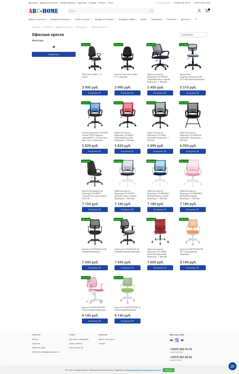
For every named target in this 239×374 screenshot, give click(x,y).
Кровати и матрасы (59, 19)
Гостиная (171, 19)
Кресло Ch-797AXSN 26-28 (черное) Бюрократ (94, 250)
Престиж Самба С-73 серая (92, 75)
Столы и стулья (82, 19)
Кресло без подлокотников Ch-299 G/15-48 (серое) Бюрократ (192, 77)
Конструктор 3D (76, 347)
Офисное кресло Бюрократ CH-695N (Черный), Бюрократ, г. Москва (158, 136)
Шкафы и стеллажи (104, 19)
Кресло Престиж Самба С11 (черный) (126, 75)
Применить (53, 54)
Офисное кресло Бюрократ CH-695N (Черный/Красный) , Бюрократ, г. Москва (124, 136)
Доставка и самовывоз (79, 339)
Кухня (143, 19)
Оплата (102, 2)
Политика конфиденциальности (45, 352)
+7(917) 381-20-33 (202, 2)
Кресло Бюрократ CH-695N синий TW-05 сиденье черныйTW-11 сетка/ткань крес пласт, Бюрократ (95, 136)
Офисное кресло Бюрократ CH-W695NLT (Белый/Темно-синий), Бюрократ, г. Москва (158, 195)
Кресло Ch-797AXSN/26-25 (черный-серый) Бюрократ (127, 250)
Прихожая (156, 19)
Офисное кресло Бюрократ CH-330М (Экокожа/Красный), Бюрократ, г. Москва (157, 253)
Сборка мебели (67, 2)
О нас (110, 2)
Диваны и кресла (37, 19)
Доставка (33, 2)
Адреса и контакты (49, 2)
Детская (185, 19)
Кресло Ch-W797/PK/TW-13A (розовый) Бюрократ (94, 308)
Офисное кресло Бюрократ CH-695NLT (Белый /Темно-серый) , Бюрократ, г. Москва (126, 195)
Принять (168, 370)
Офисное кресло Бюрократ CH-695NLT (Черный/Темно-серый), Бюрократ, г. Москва (158, 78)
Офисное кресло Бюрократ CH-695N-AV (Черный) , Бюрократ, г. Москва (191, 136)
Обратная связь (39, 347)
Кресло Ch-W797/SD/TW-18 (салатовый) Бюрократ (127, 308)
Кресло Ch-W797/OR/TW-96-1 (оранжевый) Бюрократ (192, 252)
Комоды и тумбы (127, 19)
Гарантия (82, 2)
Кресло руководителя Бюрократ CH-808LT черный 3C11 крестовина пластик (94, 195)
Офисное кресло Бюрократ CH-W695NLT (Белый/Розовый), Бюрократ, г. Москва (191, 195)
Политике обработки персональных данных (143, 370)
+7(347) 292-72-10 (182, 2)
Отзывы (92, 2)
